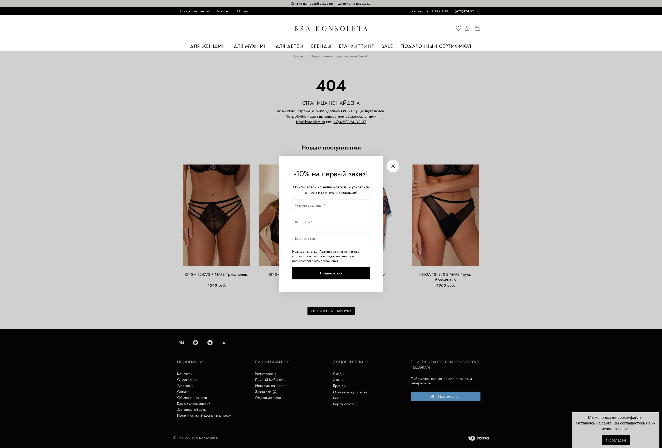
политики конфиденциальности (328, 256)
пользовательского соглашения (315, 261)
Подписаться (331, 273)
